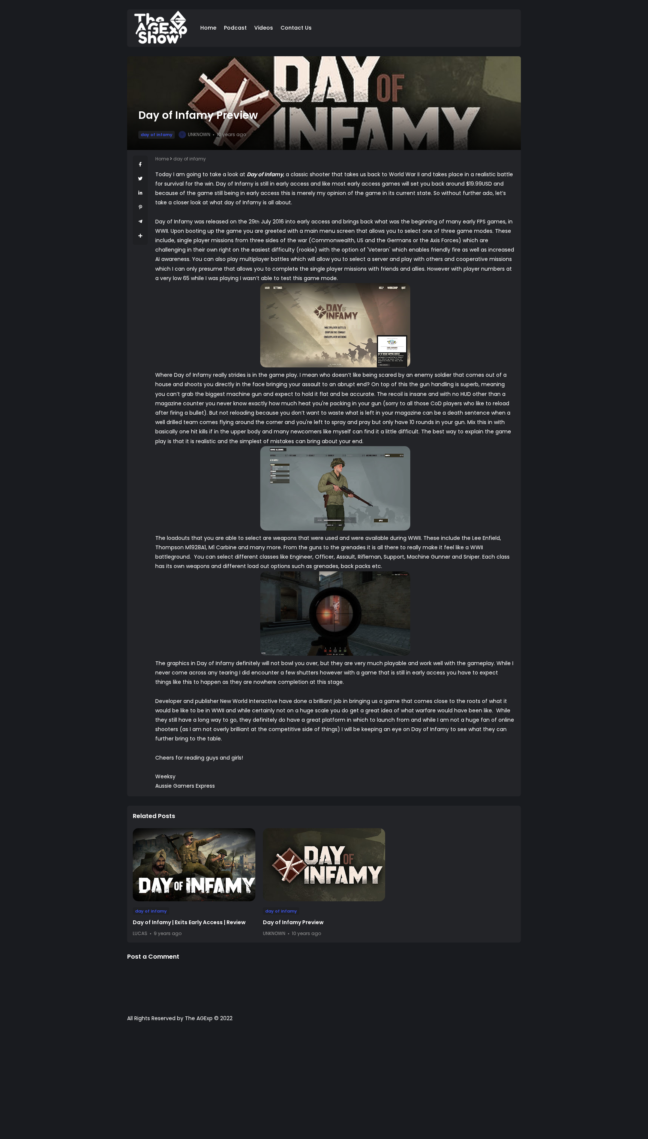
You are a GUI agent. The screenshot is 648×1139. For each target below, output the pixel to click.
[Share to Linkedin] (140, 193)
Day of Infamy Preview (293, 922)
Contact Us (296, 27)
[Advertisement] (324, 1084)
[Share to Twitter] (140, 178)
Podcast (235, 27)
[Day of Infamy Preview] (324, 864)
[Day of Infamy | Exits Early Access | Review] (194, 864)
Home (208, 27)
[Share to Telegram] (140, 221)
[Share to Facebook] (140, 164)
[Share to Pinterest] (140, 207)
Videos (263, 27)
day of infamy (156, 135)
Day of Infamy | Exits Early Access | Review (189, 922)
